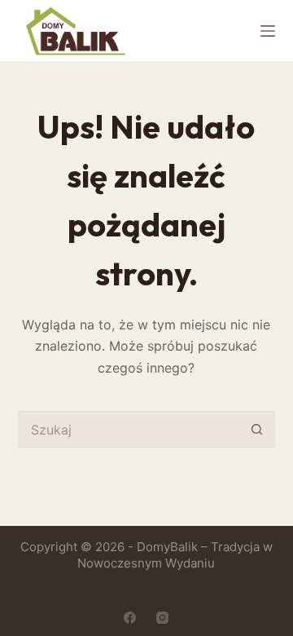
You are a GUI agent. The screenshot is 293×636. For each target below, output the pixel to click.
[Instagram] (162, 618)
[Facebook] (130, 618)
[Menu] (267, 31)
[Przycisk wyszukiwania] (256, 429)
